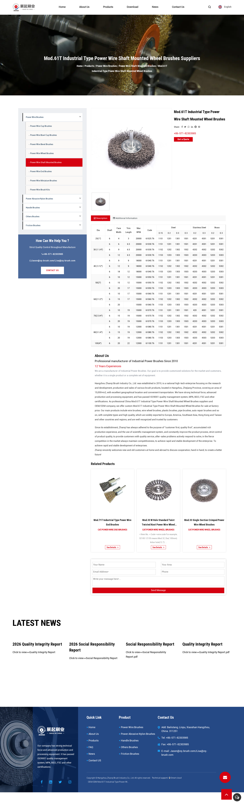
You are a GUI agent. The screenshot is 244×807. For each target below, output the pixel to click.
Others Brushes (32, 216)
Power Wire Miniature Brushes (43, 180)
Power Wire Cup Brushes (41, 126)
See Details (111, 547)
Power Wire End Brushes (41, 171)
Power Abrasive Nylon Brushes (116, 11)
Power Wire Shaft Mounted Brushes (137, 65)
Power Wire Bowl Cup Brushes (43, 135)
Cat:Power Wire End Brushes (112, 530)
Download (132, 6)
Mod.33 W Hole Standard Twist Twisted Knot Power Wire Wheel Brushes (158, 525)
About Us (84, 6)
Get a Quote (183, 139)
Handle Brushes (33, 207)
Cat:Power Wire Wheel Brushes (158, 530)
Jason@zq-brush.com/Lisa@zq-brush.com (53, 260)
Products (108, 6)
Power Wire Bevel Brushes (41, 144)
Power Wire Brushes (106, 65)
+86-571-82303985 (53, 254)
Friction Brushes (33, 225)
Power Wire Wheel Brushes (42, 153)
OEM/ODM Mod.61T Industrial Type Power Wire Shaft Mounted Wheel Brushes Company (108, 782)
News (155, 6)
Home (62, 6)
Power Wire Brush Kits (40, 190)
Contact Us (178, 6)
